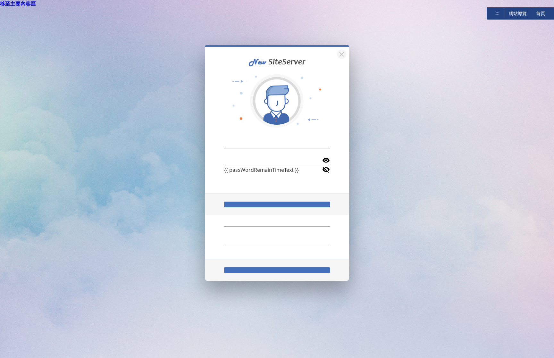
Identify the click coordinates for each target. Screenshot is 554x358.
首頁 (540, 13)
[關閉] (341, 53)
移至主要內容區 (18, 3)
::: (497, 13)
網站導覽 (518, 13)
